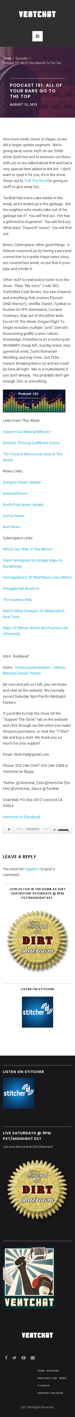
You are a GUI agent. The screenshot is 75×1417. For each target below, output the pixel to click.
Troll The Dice (35, 181)
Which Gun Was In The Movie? (28, 549)
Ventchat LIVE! (47, 1378)
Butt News (11, 527)
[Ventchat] (37, 12)
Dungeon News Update (22, 482)
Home (7, 58)
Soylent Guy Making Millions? (27, 432)
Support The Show (50, 1393)
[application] (37, 829)
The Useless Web (17, 599)
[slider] (64, 829)
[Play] (9, 829)
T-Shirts (44, 1385)
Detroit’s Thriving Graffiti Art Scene (31, 443)
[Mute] (55, 830)
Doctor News (14, 516)
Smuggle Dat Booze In (21, 588)
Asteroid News (15, 493)
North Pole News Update (23, 504)
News (62, 1378)
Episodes (53, 1370)
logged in (32, 869)
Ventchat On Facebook (21, 817)
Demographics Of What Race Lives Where (37, 577)
